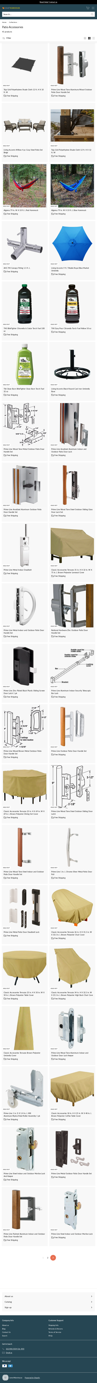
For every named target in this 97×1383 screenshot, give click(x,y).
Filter (8, 38)
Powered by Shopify (32, 1378)
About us (5, 1325)
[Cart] (88, 8)
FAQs (50, 1336)
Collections (13, 22)
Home (4, 22)
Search (4, 1336)
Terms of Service (54, 1332)
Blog (3, 1329)
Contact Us (6, 1332)
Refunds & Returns (55, 1329)
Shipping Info (53, 1325)
